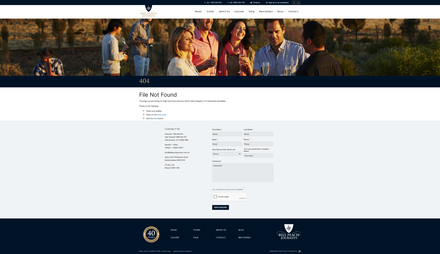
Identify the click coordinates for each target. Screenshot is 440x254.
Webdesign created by (283, 251)
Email (215, 139)
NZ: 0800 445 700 (237, 2)
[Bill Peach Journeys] (151, 233)
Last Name (249, 129)
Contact (293, 12)
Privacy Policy (166, 251)
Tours (210, 12)
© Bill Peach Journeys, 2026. (150, 251)
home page (161, 114)
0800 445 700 (181, 137)
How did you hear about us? (223, 149)
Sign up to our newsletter (278, 2)
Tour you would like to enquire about (256, 150)
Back (155, 118)
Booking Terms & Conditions (182, 251)
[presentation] (229, 196)
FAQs (251, 12)
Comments (216, 161)
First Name (217, 129)
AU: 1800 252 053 (214, 2)
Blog (280, 12)
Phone (247, 139)
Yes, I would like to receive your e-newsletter (227, 189)
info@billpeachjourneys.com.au (177, 152)
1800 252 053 (178, 134)
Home (198, 12)
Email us (256, 2)
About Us (224, 12)
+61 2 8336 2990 (182, 140)
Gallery (239, 12)
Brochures (266, 12)
